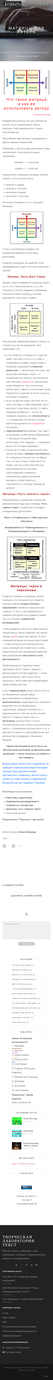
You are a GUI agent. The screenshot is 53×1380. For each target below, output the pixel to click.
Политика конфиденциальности (19, 1331)
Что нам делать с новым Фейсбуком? (22, 1299)
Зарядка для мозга (21, 1013)
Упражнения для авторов (24, 1008)
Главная (5, 52)
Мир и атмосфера (20, 984)
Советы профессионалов (24, 998)
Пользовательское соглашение (19, 1326)
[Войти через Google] (26, 914)
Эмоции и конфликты (22, 979)
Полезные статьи (20, 1017)
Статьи (18, 52)
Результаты (18, 1095)
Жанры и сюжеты (20, 970)
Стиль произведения (22, 989)
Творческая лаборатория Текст (18, 1241)
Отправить (26, 944)
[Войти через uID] (26, 903)
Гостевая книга (13, 1352)
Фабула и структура (22, 975)
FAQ (4, 1322)
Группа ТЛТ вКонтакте (18, 1347)
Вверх (47, 1376)
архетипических (11, 702)
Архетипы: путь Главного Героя (23, 809)
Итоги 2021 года (30, 1119)
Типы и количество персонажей (15, 813)
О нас (5, 1313)
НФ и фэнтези (19, 1022)
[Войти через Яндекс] (26, 910)
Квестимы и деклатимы (19, 797)
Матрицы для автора (26, 56)
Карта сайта (8, 1317)
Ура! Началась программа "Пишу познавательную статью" (20, 1290)
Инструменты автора (36, 52)
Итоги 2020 (28, 1131)
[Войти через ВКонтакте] (26, 907)
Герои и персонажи (21, 965)
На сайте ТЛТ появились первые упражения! (20, 1278)
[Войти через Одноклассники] (26, 918)
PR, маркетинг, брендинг (24, 1003)
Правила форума (11, 1335)
